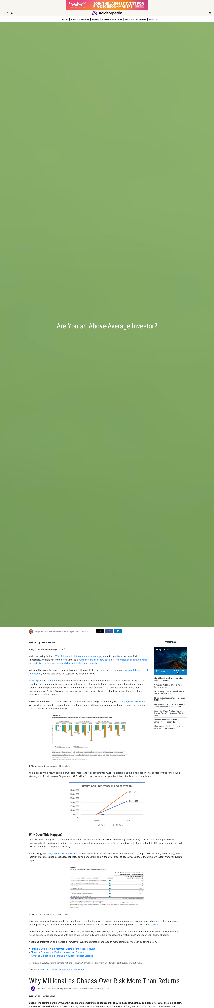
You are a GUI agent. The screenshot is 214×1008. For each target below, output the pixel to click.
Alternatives (141, 19)
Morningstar (35, 680)
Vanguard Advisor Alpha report (63, 853)
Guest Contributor (52, 988)
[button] (100, 631)
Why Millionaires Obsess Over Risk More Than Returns (79, 988)
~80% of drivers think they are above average (77, 656)
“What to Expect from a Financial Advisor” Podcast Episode (62, 955)
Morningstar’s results (130, 701)
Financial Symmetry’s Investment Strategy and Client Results (63, 948)
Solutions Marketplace (80, 19)
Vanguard (52, 680)
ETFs (120, 19)
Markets (65, 19)
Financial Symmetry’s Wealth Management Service (57, 952)
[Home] (107, 13)
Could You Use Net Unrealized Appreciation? (62, 969)
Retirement (129, 19)
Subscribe (153, 19)
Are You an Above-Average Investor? (66, 632)
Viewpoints (39, 632)
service (154, 924)
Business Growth (109, 19)
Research (95, 19)
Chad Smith (48, 632)
